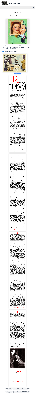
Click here (3, 51)
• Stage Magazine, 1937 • (17, 17)
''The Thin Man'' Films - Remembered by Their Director (17, 14)
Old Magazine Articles (14, 3)
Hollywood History (17, 12)
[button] (33, 7)
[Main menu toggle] (33, 3)
